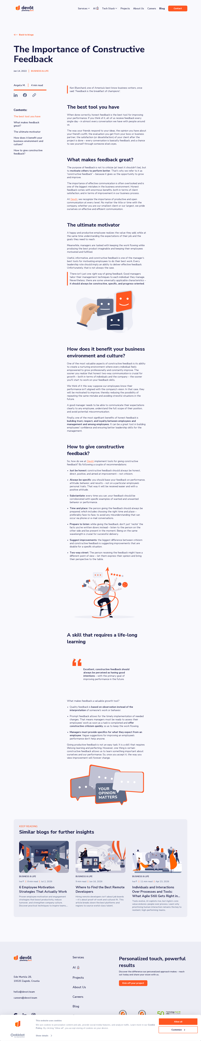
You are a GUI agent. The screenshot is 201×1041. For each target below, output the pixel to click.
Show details (42, 1035)
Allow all (178, 1021)
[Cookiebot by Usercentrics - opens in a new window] (18, 1036)
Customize (176, 1029)
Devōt (74, 199)
